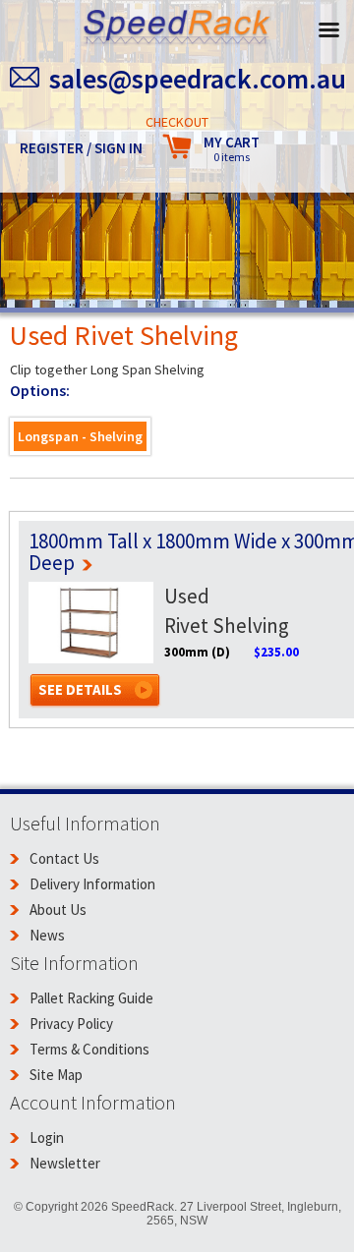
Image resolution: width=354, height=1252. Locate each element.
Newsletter (65, 1163)
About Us (58, 909)
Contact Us (64, 858)
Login (47, 1137)
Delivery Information (92, 884)
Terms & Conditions (89, 1049)
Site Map (56, 1074)
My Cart (232, 149)
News (47, 935)
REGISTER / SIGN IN (81, 148)
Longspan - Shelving (80, 436)
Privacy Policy (71, 1023)
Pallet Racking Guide (91, 998)
